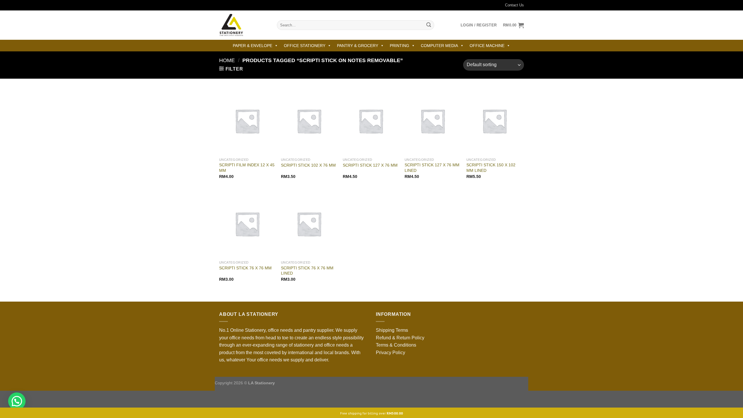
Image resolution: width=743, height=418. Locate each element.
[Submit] (429, 25)
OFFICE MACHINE (487, 45)
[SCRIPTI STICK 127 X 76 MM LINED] (433, 121)
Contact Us (514, 5)
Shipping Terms (392, 330)
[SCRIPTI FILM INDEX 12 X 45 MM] (247, 121)
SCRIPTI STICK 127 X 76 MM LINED (432, 168)
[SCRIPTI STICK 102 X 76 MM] (309, 121)
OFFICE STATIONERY (304, 45)
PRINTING (399, 45)
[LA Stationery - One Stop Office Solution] (243, 25)
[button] (17, 401)
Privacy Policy (390, 352)
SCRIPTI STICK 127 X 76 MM (370, 165)
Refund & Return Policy (400, 337)
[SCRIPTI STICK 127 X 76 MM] (371, 121)
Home (227, 60)
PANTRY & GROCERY (357, 45)
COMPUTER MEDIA (439, 45)
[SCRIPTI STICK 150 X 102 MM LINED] (494, 121)
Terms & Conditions (396, 345)
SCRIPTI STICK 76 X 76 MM (245, 268)
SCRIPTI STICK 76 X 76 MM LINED (307, 271)
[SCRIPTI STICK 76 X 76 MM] (247, 223)
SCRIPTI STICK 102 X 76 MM (308, 165)
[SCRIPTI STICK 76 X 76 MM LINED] (309, 223)
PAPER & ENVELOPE (252, 45)
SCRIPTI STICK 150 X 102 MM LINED (490, 168)
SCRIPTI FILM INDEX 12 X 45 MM (247, 168)
